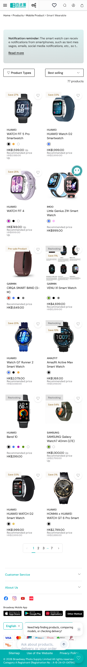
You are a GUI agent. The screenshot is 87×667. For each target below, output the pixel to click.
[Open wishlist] (54, 5)
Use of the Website (40, 653)
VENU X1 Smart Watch (61, 288)
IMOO (50, 207)
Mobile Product (35, 15)
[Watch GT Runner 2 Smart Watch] (23, 336)
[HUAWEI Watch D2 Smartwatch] (63, 108)
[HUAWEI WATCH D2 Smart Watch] (23, 488)
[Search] (65, 5)
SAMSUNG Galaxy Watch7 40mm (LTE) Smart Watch (61, 438)
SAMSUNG (53, 432)
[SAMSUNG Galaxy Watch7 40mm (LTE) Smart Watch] (63, 411)
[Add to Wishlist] (38, 95)
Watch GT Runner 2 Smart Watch (20, 364)
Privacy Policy (69, 653)
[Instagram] (14, 598)
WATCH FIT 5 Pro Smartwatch (18, 136)
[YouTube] (22, 598)
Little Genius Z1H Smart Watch (62, 213)
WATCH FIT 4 (15, 211)
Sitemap (14, 653)
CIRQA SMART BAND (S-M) (23, 290)
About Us (11, 587)
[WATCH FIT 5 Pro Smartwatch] (23, 108)
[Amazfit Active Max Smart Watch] (63, 336)
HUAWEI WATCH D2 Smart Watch (20, 515)
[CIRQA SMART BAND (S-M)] (23, 262)
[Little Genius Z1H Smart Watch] (63, 185)
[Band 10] (23, 411)
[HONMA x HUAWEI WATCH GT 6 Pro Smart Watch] (63, 488)
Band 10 (12, 437)
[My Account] (73, 5)
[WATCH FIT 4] (23, 185)
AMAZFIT (52, 358)
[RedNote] (31, 598)
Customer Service (17, 574)
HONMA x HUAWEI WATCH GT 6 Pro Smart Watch (63, 515)
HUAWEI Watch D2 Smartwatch (59, 136)
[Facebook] (5, 598)
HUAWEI (11, 130)
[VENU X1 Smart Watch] (63, 262)
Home (6, 15)
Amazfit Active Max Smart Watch (60, 364)
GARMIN (11, 284)
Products (18, 15)
